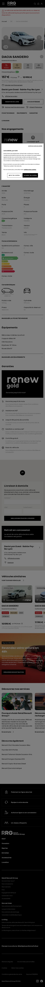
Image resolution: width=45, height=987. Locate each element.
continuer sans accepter (35, 146)
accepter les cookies (30, 175)
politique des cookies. (30, 169)
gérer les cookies (14, 175)
